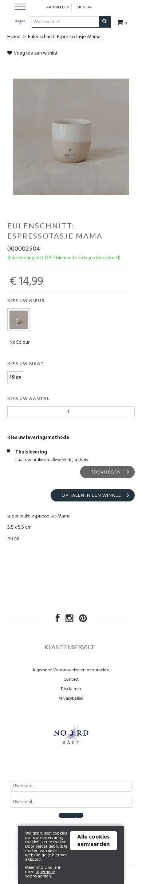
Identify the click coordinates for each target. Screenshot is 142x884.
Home (14, 37)
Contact (71, 679)
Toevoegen (106, 472)
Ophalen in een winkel (91, 495)
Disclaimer (71, 689)
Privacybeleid (71, 698)
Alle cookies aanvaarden (93, 840)
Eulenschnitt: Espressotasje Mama (64, 37)
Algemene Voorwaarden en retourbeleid (71, 670)
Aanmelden (58, 7)
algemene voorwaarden (40, 874)
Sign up (84, 7)
